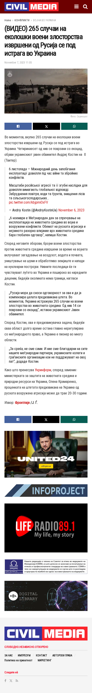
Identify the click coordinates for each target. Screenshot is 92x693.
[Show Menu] (76, 6)
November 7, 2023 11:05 (18, 62)
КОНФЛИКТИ (22, 20)
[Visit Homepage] (31, 6)
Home (7, 20)
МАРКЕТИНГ (45, 660)
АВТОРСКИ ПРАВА (62, 655)
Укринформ (43, 370)
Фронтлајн (22, 402)
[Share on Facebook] (18, 126)
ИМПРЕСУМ (24, 655)
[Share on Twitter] (46, 126)
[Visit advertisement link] (46, 454)
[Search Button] (85, 6)
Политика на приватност (18, 660)
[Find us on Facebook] (5, 680)
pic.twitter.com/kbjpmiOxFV (28, 202)
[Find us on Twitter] (11, 680)
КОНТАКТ (41, 655)
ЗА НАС (8, 655)
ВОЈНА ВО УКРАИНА (44, 20)
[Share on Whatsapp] (74, 126)
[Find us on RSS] (17, 680)
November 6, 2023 (71, 210)
